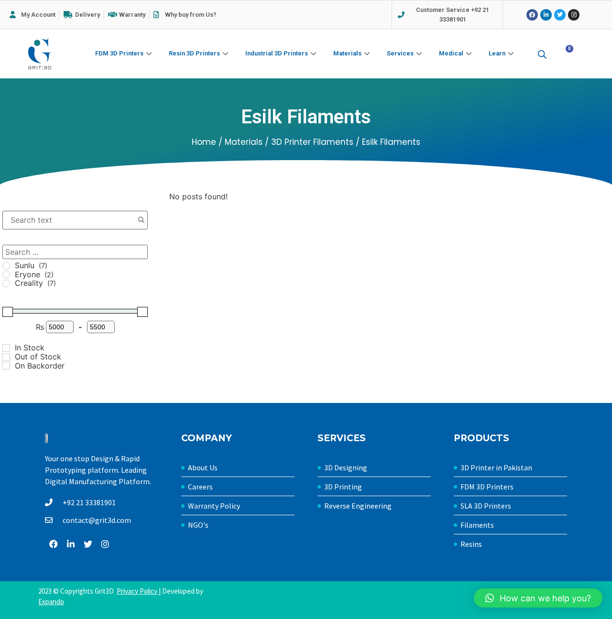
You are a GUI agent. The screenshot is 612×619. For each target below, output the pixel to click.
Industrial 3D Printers (276, 53)
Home (204, 142)
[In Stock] (6, 348)
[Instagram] (573, 15)
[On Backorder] (6, 365)
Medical (451, 53)
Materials (347, 53)
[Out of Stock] (6, 357)
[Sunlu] (6, 266)
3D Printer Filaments (312, 142)
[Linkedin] (546, 15)
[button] (538, 598)
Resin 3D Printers (194, 53)
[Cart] (565, 54)
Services (400, 53)
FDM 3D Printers (119, 53)
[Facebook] (532, 15)
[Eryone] (6, 274)
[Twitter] (560, 15)
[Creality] (6, 283)
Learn (497, 53)
